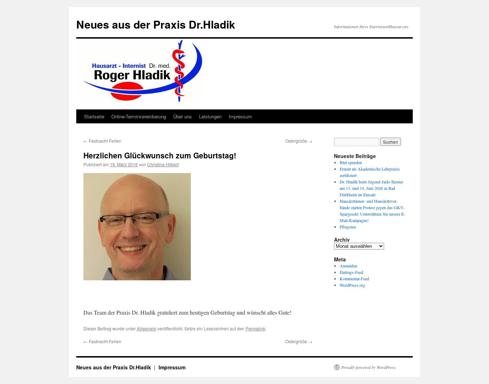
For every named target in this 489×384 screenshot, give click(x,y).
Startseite (94, 116)
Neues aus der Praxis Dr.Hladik (155, 24)
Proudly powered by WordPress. (369, 367)
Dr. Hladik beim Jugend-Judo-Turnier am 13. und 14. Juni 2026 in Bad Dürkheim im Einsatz (371, 188)
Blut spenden (351, 162)
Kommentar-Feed (354, 278)
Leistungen (210, 116)
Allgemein (146, 328)
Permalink (255, 328)
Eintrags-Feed (351, 272)
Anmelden (348, 266)
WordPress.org (352, 285)
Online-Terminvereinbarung (138, 116)
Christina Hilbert (163, 164)
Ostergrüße (299, 141)
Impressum (240, 116)
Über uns (182, 116)
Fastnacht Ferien (102, 141)
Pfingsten (348, 227)
